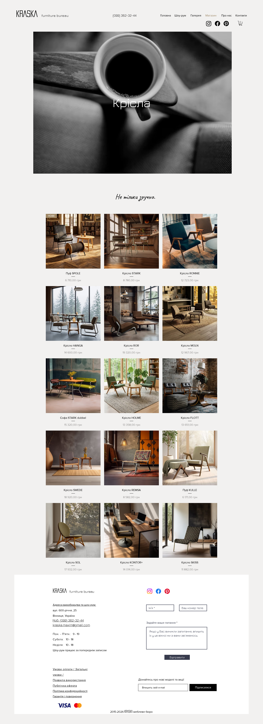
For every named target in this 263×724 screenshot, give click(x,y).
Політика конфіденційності (70, 691)
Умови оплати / (64, 669)
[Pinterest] (226, 23)
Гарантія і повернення (67, 696)
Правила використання (69, 680)
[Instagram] (208, 23)
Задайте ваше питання (161, 622)
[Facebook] (217, 23)
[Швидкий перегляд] (131, 241)
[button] (240, 23)
